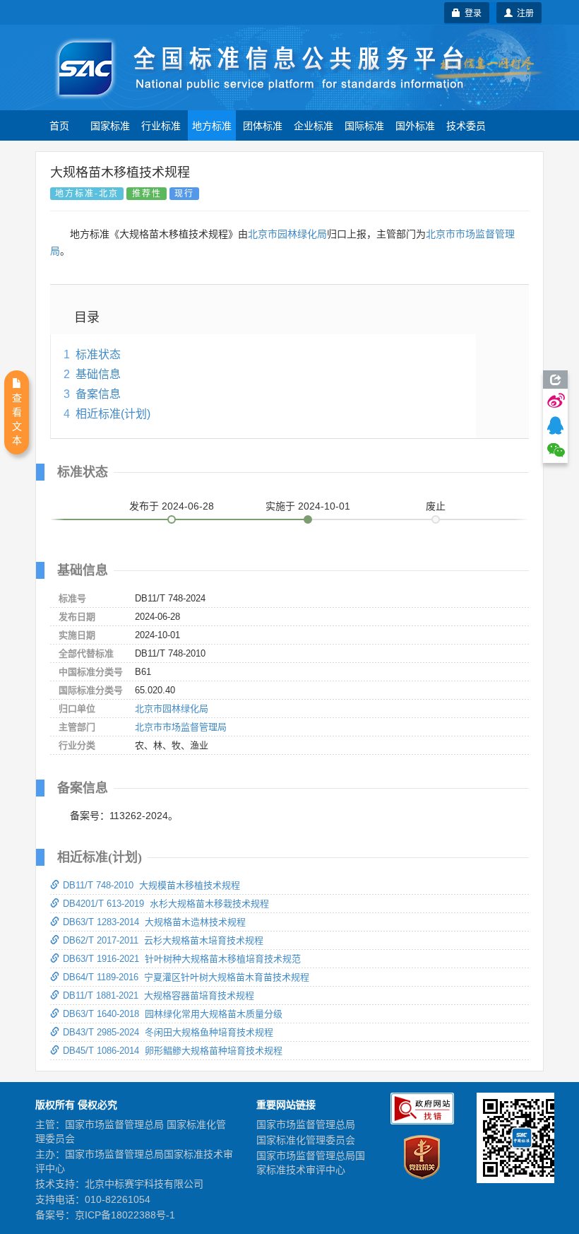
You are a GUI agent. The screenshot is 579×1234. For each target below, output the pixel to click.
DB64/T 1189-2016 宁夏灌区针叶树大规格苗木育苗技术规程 (186, 977)
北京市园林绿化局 (287, 234)
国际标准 (364, 125)
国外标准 (415, 125)
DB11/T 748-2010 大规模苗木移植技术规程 (151, 885)
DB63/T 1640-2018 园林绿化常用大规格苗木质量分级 (172, 1014)
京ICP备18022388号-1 (125, 1215)
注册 (523, 12)
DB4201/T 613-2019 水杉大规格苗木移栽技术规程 (166, 903)
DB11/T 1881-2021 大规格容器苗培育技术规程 (158, 995)
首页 (59, 125)
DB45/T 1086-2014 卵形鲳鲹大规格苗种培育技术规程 (172, 1050)
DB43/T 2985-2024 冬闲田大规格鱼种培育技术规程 (168, 1032)
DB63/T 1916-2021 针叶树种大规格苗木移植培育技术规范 (182, 958)
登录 (471, 12)
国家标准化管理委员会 (305, 1140)
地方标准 (212, 125)
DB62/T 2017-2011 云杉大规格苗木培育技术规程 (163, 940)
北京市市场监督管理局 (181, 727)
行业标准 (161, 125)
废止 (436, 506)
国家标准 (110, 125)
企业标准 (313, 125)
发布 (171, 506)
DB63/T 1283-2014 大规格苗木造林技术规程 (154, 922)
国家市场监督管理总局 (305, 1124)
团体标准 (262, 125)
